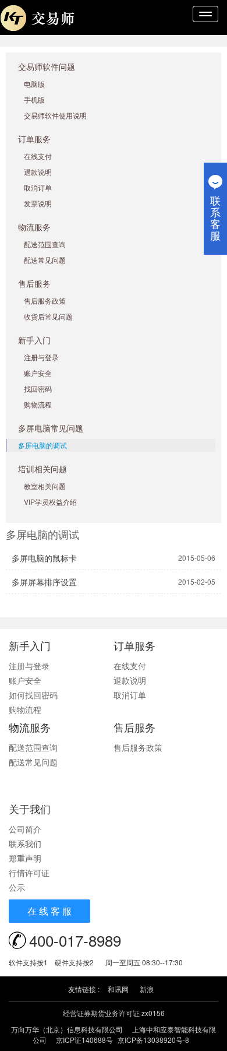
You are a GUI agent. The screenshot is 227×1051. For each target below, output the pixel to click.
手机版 (34, 99)
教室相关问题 (45, 486)
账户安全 (38, 373)
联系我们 (25, 843)
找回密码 (38, 388)
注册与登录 (41, 357)
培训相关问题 (42, 468)
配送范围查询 (45, 244)
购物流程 (38, 404)
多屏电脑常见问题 (50, 428)
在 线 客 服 (49, 911)
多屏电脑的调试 (42, 445)
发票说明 (38, 203)
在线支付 (38, 156)
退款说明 (38, 172)
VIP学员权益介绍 (50, 502)
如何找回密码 (33, 695)
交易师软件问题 (46, 66)
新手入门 (34, 340)
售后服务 (34, 283)
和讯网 (118, 989)
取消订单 (38, 187)
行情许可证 (29, 872)
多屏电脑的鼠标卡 (44, 558)
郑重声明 (25, 858)
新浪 (147, 989)
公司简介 (25, 829)
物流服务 (34, 227)
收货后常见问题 (48, 316)
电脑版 (34, 84)
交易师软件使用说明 (55, 115)
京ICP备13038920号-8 (153, 1040)
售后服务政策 (45, 300)
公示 (17, 887)
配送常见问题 (45, 260)
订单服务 (34, 139)
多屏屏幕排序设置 (44, 582)
